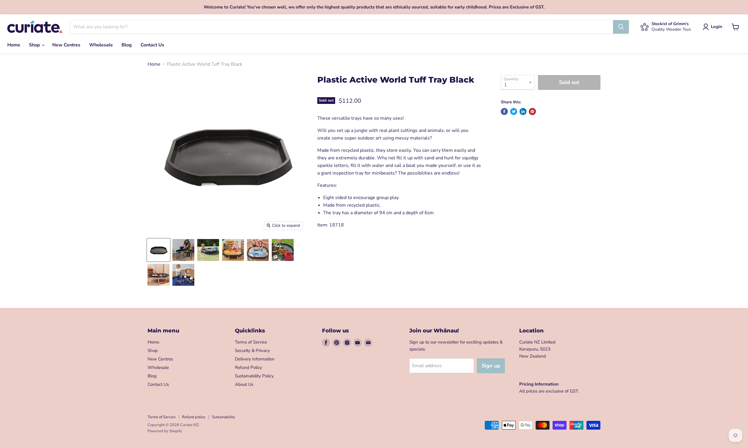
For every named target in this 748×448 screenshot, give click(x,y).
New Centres (66, 45)
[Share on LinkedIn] (523, 111)
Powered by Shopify (165, 431)
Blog (127, 45)
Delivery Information (255, 359)
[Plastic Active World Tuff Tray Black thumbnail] (158, 250)
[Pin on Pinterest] (532, 111)
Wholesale (101, 45)
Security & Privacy (252, 350)
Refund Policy (248, 367)
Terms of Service (251, 342)
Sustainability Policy (254, 376)
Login (716, 26)
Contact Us (152, 45)
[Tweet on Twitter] (513, 111)
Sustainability (223, 417)
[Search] (621, 27)
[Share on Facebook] (504, 111)
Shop (35, 45)
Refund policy (193, 417)
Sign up (491, 365)
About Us (244, 384)
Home (13, 45)
